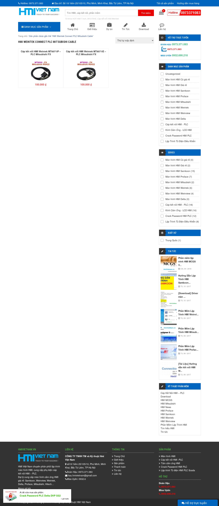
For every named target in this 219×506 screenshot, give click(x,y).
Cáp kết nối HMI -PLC (172, 459)
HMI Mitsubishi (168, 403)
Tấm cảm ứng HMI (170, 463)
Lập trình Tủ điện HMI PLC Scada (178, 470)
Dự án (109, 29)
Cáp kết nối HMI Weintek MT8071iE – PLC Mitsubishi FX (86, 52)
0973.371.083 (180, 44)
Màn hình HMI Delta (175, 118)
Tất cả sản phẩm (165, 3)
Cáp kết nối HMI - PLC (176, 124)
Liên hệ (162, 29)
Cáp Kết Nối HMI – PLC (172, 393)
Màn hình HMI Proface (176, 96)
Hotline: (32, 3)
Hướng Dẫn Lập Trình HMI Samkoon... (187, 279)
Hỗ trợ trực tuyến (196, 503)
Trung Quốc (171, 240)
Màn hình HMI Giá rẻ (176, 85)
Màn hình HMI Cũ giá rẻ (177, 79)
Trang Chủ (72, 29)
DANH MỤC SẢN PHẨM (37, 26)
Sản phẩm (119, 463)
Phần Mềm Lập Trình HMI (174, 424)
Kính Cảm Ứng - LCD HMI (178, 130)
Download (144, 29)
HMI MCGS (166, 400)
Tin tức (164, 431)
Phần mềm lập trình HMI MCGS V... (187, 261)
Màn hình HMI (168, 456)
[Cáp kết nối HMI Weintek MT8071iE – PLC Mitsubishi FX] (86, 69)
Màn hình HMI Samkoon (177, 90)
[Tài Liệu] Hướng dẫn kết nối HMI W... (187, 367)
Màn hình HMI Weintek (177, 107)
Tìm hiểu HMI (167, 428)
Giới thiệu (92, 29)
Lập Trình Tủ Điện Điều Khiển (180, 141)
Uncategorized (172, 73)
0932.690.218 (180, 55)
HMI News (166, 407)
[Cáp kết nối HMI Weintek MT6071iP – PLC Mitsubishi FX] (41, 69)
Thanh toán (120, 466)
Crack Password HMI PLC (178, 135)
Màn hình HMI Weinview (177, 113)
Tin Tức (126, 29)
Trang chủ (22, 36)
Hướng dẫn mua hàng (188, 3)
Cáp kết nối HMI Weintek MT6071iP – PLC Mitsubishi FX (41, 52)
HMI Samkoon (168, 414)
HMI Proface (167, 410)
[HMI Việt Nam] (39, 14)
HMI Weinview (168, 421)
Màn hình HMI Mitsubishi (178, 101)
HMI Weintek (167, 417)
